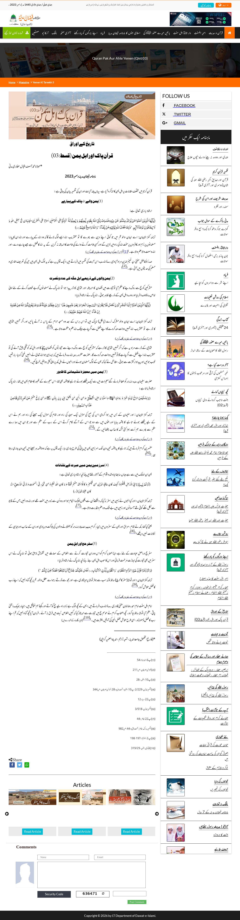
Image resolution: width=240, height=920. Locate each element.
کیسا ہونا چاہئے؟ (220, 417)
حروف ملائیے (221, 849)
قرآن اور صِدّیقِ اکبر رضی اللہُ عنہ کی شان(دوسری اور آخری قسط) (209, 182)
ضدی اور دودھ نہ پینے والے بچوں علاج (207, 157)
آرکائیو (45, 33)
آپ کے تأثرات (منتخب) (215, 709)
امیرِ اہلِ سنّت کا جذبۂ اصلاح (213, 578)
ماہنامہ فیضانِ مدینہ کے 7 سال (212, 812)
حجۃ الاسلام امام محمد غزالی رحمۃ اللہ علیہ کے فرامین (209, 455)
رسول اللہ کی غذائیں (218, 687)
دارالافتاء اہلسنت (220, 247)
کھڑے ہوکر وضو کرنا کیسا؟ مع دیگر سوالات (211, 231)
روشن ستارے (220, 533)
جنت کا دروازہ (220, 834)
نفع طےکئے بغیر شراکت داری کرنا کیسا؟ (210, 481)
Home (12, 82)
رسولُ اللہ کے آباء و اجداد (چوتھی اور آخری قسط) (209, 567)
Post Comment (137, 902)
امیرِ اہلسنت (200, 33)
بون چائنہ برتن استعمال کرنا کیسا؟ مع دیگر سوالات (207, 258)
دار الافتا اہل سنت (182, 33)
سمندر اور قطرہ (221, 206)
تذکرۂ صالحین (221, 498)
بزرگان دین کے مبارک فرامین (213, 444)
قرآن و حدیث (216, 33)
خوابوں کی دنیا (221, 781)
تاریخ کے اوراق (219, 611)
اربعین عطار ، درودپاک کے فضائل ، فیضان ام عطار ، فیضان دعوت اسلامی (209, 672)
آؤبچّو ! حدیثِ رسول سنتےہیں (213, 826)
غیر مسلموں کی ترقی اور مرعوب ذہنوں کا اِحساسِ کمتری (207, 375)
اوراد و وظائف (220, 149)
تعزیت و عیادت (219, 634)
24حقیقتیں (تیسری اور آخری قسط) (210, 327)
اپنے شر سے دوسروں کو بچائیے (211, 282)
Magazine (24, 82)
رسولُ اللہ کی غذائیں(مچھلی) (214, 695)
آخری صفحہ (65, 33)
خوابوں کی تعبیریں (219, 789)
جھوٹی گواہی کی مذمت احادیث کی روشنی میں (208, 756)
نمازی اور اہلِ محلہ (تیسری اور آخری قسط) (209, 428)
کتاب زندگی (222, 319)
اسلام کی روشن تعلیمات (216, 297)
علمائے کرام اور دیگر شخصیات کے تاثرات (210, 720)
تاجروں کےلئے (219, 471)
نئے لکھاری (222, 736)
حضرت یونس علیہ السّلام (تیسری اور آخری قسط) (209, 508)
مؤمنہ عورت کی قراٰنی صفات (213, 744)
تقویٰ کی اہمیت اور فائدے (214, 305)
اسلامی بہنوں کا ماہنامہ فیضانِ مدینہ (124, 33)
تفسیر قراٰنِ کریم (220, 171)
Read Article (32, 831)
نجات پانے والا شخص (217, 642)
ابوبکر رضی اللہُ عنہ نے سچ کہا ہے (210, 541)
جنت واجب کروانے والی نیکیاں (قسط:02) (212, 402)
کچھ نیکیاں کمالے (219, 391)
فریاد (102, 33)
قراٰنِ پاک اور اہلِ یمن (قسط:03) (211, 619)
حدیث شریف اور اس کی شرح (212, 198)
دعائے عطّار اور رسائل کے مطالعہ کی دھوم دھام (209, 659)
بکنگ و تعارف (220, 803)
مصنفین (35, 33)
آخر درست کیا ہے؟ (217, 364)
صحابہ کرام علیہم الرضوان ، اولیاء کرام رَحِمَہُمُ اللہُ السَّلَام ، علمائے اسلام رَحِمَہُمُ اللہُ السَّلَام (208, 592)
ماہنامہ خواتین (206, 5)
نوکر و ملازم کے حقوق (217, 767)
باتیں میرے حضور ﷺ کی (156, 33)
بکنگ (54, 33)
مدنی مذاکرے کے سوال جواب (213, 220)
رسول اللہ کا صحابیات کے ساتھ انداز (209, 350)
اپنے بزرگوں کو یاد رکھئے (85, 33)
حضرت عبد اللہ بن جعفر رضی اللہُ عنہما (208, 520)
